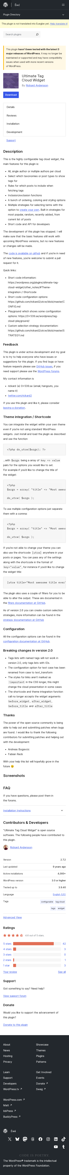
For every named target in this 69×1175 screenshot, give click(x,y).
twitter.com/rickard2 (20, 395)
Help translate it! (59, 23)
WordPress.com (14, 1099)
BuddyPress (12, 1116)
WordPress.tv (12, 1089)
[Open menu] (64, 5)
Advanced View (12, 917)
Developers (10, 1083)
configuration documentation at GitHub (26, 641)
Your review (10, 971)
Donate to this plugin (15, 1024)
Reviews (12, 115)
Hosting (7, 1056)
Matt (7, 1105)
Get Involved (44, 1072)
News (6, 1050)
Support (11, 140)
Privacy (7, 1061)
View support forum (14, 995)
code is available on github (24, 253)
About (6, 1044)
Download (11, 94)
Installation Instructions (17, 810)
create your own (29, 209)
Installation (13, 123)
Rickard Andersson (37, 85)
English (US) (59, 894)
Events (40, 1077)
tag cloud (60, 902)
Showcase (42, 1044)
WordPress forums (48, 371)
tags (53, 908)
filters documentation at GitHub (26, 602)
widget (61, 908)
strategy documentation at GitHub (23, 619)
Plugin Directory (11, 14)
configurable (47, 902)
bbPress (9, 1111)
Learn (6, 1072)
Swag (41, 1089)
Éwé (13, 1131)
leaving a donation (14, 407)
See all (62, 971)
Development (14, 132)
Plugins (40, 1056)
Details (11, 107)
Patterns (41, 1061)
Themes (41, 1050)
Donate (42, 1083)
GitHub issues (44, 366)
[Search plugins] (37, 34)
